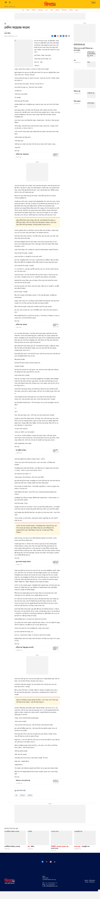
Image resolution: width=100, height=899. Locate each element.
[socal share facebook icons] (52, 37)
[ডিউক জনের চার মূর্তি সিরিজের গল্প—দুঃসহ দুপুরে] (91, 54)
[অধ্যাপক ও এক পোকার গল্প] (56, 782)
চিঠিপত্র (71, 10)
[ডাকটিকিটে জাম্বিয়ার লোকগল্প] (15, 838)
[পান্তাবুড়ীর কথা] (85, 838)
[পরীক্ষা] (38, 838)
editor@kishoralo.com (52, 886)
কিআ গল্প (22, 795)
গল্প (23, 10)
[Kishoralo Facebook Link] (43, 862)
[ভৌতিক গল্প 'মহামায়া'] (56, 326)
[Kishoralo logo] (9, 884)
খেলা (46, 10)
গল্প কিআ (30, 795)
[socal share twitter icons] (55, 37)
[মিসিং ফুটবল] (91, 105)
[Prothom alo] (50, 6)
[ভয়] (91, 64)
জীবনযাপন (64, 10)
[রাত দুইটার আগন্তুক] (56, 451)
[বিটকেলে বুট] (91, 95)
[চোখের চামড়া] (61, 838)
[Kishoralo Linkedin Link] (55, 862)
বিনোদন (57, 10)
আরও (76, 10)
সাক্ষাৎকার (40, 10)
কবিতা (28, 10)
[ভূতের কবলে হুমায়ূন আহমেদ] (56, 563)
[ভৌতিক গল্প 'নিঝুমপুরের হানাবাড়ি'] (56, 648)
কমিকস (33, 10)
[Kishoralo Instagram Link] (52, 862)
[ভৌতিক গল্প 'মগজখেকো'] (56, 155)
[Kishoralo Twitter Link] (47, 862)
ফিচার (51, 10)
